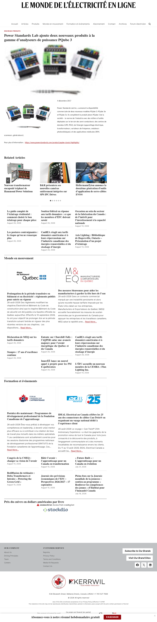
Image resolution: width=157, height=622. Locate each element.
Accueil (14, 24)
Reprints (46, 552)
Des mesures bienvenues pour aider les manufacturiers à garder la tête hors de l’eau (81, 292)
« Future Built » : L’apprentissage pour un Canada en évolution (88, 460)
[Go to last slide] (8, 180)
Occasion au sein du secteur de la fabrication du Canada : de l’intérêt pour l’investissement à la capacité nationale (90, 217)
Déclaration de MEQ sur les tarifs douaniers (22, 338)
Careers (7, 563)
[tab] (50, 200)
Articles (24, 24)
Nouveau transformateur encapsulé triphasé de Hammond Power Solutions (18, 188)
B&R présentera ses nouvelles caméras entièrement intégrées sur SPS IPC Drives (53, 189)
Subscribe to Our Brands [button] (138, 551)
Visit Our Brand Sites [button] (140, 558)
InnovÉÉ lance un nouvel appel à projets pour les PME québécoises (56, 363)
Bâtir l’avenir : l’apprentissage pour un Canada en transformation (55, 460)
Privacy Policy (48, 556)
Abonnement (99, 24)
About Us (8, 552)
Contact (111, 24)
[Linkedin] (150, 565)
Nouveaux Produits (12, 31)
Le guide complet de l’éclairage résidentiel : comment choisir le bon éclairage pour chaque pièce (21, 216)
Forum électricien (138, 24)
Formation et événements (78, 24)
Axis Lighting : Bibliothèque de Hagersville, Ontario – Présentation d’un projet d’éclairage (90, 239)
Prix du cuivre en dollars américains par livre (34, 501)
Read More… (26, 327)
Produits (35, 24)
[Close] (154, 615)
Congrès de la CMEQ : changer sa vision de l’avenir (22, 459)
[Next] (103, 180)
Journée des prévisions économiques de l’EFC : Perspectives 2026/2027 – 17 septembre (55, 480)
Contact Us (47, 566)
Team (6, 559)
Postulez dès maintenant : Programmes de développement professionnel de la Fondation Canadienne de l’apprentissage (30, 416)
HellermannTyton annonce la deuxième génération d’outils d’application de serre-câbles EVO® (91, 189)
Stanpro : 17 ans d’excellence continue (22, 353)
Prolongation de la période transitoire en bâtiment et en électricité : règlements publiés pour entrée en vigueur (31, 296)
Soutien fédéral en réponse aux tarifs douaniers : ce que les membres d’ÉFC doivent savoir (56, 216)
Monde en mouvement (53, 24)
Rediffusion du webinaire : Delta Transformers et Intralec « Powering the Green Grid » (21, 477)
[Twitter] (143, 565)
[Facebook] (137, 565)
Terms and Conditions (52, 559)
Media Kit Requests (51, 563)
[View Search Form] (149, 24)
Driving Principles (11, 556)
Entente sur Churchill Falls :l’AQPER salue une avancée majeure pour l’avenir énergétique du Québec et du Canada (56, 343)
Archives (123, 24)
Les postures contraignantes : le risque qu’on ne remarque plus (22, 235)
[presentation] (19, 172)
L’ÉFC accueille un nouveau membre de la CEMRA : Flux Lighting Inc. (90, 366)
